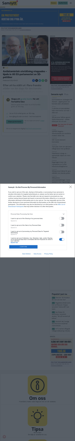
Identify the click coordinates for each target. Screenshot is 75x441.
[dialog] (37, 221)
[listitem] (37, 214)
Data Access (37, 254)
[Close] (71, 187)
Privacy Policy (48, 254)
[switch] (61, 218)
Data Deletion (26, 254)
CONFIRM (23, 246)
